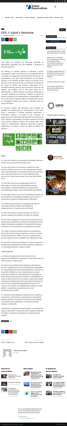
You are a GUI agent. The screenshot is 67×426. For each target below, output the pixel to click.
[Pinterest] (11, 39)
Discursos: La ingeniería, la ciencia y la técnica (14, 376)
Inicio (2, 26)
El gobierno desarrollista (51, 370)
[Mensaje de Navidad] (4, 384)
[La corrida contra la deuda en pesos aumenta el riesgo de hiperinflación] (26, 384)
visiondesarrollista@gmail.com (26, 418)
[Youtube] (65, 1)
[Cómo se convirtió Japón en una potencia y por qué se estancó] (26, 393)
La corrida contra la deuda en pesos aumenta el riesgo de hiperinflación (36, 385)
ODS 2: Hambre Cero (8, 342)
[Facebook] (55, 1)
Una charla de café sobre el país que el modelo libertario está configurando (55, 88)
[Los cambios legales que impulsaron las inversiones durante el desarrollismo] (49, 384)
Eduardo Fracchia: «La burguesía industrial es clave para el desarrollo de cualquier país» (37, 375)
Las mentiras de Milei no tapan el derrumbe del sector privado (56, 52)
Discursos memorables (6, 370)
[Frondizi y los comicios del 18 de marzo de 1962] (49, 376)
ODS (6, 26)
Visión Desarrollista (8, 35)
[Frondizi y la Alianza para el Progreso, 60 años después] (49, 393)
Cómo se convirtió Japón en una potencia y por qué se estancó (36, 394)
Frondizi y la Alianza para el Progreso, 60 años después (59, 393)
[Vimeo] (62, 1)
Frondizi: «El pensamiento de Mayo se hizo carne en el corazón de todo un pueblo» (14, 391)
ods (11, 321)
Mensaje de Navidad (14, 382)
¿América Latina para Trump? (56, 82)
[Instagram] (58, 1)
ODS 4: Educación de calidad (34, 342)
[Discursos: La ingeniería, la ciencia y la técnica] (4, 376)
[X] (60, 1)
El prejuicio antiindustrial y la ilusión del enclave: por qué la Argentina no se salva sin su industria (56, 74)
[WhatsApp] (15, 39)
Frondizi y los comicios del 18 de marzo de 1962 (58, 376)
